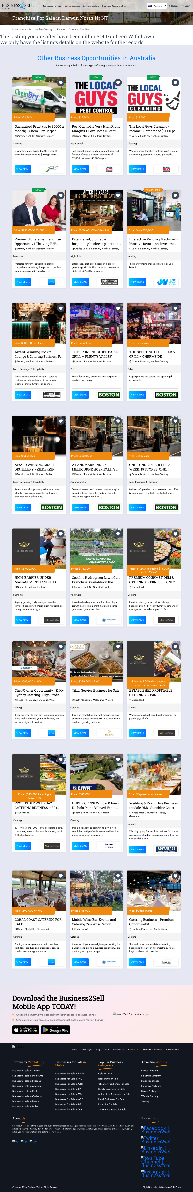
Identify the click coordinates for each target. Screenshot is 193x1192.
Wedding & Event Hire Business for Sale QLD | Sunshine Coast (153, 805)
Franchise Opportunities (114, 6)
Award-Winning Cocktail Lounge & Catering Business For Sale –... (39, 355)
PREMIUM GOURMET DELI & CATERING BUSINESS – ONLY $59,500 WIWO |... (152, 580)
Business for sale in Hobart (25, 1106)
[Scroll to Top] (186, 1186)
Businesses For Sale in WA (68, 1094)
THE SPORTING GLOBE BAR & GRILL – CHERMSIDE (152, 354)
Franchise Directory (151, 1075)
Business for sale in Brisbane (26, 1081)
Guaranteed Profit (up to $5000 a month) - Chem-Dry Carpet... (39, 128)
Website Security (149, 1096)
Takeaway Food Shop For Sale (113, 1084)
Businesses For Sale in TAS (68, 1109)
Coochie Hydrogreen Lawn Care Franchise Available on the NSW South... (96, 580)
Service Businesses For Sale (112, 1109)
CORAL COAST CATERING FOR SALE (38, 921)
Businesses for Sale (52, 6)
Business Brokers (91, 6)
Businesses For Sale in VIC (68, 1078)
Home (74, 1049)
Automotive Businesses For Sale (114, 1094)
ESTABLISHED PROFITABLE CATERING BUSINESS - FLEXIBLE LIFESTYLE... (150, 693)
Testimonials (118, 1049)
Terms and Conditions (152, 1049)
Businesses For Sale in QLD (69, 1084)
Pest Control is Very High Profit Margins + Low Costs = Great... (96, 128)
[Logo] (17, 5)
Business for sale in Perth (24, 1091)
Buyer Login (86, 1049)
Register (175, 6)
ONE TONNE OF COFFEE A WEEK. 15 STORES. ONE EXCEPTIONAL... (150, 467)
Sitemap (145, 1101)
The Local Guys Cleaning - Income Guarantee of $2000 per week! (153, 129)
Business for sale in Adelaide (26, 1086)
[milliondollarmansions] (24, 1141)
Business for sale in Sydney (26, 1070)
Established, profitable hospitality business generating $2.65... (96, 242)
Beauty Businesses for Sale (111, 1089)
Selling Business (72, 6)
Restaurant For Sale (108, 1078)
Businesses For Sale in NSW (69, 1073)
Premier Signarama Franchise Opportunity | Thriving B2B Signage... (38, 242)
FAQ (107, 1049)
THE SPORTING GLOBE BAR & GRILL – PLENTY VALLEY (95, 354)
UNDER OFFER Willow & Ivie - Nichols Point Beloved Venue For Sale (95, 806)
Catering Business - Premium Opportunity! (151, 921)
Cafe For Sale (105, 1073)
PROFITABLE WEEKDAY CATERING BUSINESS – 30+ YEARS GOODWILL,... (36, 806)
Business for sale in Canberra (27, 1096)
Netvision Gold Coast (171, 1187)
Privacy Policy (172, 1049)
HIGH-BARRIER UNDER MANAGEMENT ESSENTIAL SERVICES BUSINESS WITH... (37, 580)
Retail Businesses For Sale (111, 1099)
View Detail (23, 169)
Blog (98, 1049)
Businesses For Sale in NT (68, 1104)
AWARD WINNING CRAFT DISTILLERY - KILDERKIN (35, 467)
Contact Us (133, 1049)
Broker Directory (149, 1070)
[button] (157, 6)
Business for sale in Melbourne (27, 1075)
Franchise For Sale (107, 1104)
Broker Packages (149, 1091)
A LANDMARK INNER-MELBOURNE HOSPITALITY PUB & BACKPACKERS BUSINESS (93, 467)
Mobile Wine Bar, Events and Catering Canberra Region (94, 921)
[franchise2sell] (33, 1141)
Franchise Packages (151, 1086)
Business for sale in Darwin (25, 1101)
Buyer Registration (150, 1081)
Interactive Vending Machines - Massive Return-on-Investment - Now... (153, 242)
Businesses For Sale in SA (68, 1089)
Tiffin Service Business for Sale (95, 690)
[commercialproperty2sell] (15, 1141)
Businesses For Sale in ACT (69, 1099)
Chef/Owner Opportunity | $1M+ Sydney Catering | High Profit (39, 692)
